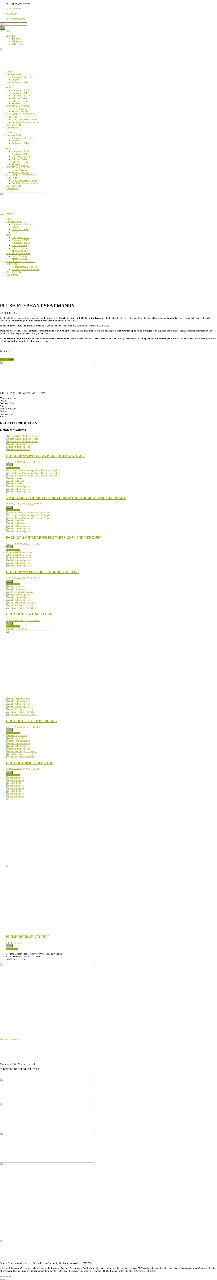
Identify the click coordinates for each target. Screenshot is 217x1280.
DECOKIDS (12, 117)
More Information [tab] (8, 398)
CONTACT (5, 1059)
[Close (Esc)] (10, 1276)
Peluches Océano (20, 101)
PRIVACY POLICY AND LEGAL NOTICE (21, 1054)
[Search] (2, 28)
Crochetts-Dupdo (14, 74)
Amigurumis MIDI (20, 93)
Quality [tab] (3, 400)
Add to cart (7, 359)
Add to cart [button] (12, 949)
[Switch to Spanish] (17, 38)
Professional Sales (20, 82)
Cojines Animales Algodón (24, 119)
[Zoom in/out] (1, 1276)
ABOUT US (6, 1044)
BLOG (15, 85)
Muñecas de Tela (20, 103)
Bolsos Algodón (19, 109)
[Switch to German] (17, 44)
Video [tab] (3, 406)
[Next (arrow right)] (4, 1279)
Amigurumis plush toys (23, 77)
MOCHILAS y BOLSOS (18, 106)
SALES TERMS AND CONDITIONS (18, 1049)
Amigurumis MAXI (21, 90)
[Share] (7, 1276)
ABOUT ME (12, 127)
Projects (15, 79)
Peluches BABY (19, 98)
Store (8, 87)
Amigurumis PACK (21, 95)
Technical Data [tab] (7, 403)
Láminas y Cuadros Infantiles (25, 122)
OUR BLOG (6, 1074)
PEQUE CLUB (13, 125)
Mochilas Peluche (20, 111)
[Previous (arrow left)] (1, 1279)
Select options (13, 468)
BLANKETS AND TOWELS (20, 114)
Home (9, 71)
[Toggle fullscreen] (4, 1276)
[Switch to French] (16, 41)
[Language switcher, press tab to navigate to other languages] (10, 36)
